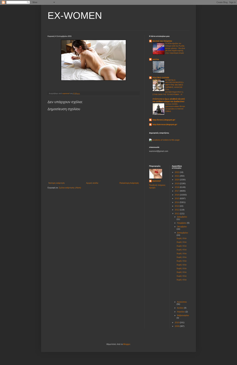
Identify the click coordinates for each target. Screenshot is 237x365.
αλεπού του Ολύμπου (162, 41)
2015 (177, 198)
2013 (177, 206)
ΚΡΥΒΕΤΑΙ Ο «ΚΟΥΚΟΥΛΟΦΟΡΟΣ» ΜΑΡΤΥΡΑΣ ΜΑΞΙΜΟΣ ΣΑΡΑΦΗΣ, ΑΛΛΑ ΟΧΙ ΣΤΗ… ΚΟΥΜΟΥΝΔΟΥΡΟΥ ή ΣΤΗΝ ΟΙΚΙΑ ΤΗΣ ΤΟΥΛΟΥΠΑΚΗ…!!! (168, 87)
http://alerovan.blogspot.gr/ (165, 124)
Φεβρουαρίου (183, 315)
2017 (177, 191)
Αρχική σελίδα (92, 183)
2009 (177, 326)
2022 (177, 172)
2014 (177, 202)
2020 (177, 180)
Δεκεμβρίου (182, 217)
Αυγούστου (182, 302)
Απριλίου (181, 312)
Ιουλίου (180, 308)
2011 (177, 214)
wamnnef (156, 181)
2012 (177, 210)
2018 (177, 187)
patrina (156, 59)
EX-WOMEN (75, 15)
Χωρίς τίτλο (182, 238)
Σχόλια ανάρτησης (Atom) (70, 188)
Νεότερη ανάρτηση (56, 183)
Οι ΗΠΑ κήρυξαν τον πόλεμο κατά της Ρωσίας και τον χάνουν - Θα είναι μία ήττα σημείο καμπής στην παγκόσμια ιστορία (175, 48)
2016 (177, 195)
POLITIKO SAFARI (161, 78)
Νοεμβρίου (182, 223)
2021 (177, 176)
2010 (177, 322)
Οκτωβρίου (182, 227)
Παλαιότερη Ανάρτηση (129, 183)
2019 (177, 183)
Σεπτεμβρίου (182, 233)
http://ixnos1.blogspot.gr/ (164, 120)
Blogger (126, 344)
